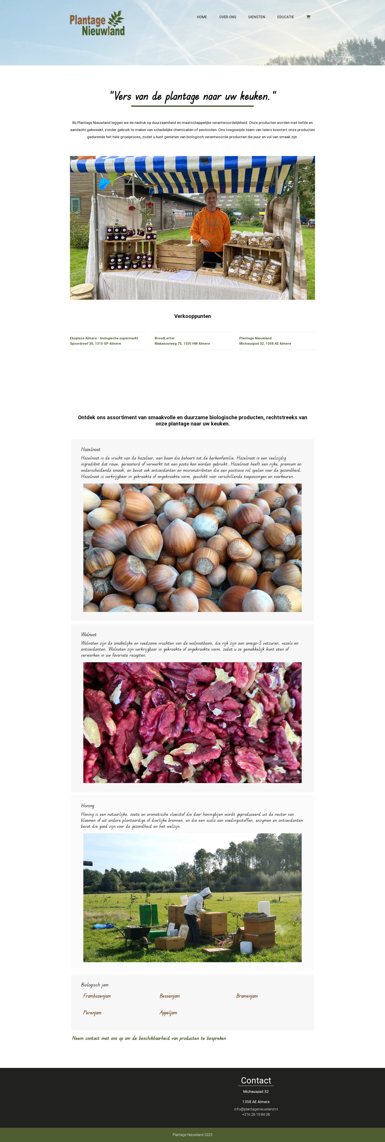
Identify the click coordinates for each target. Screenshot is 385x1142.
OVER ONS (227, 17)
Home (202, 17)
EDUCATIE (285, 17)
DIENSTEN (256, 17)
